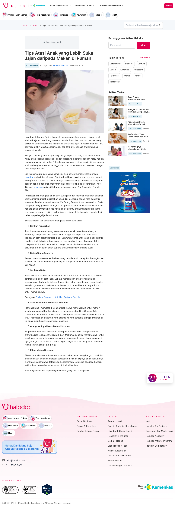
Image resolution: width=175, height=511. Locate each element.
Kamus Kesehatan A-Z (60, 6)
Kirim (143, 45)
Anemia (127, 76)
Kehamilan (124, 70)
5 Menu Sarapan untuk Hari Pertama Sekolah (59, 297)
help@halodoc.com (13, 460)
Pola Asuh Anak (32, 65)
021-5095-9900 (12, 465)
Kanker (138, 76)
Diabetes (129, 64)
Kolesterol (138, 70)
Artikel (35, 25)
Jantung (141, 64)
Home (25, 25)
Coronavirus (115, 64)
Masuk (168, 6)
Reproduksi (115, 82)
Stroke (113, 70)
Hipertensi (114, 76)
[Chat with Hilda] (160, 378)
